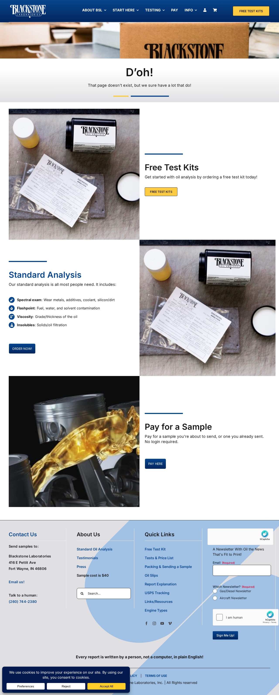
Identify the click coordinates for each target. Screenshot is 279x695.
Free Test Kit (155, 549)
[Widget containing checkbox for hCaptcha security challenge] (246, 617)
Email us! (16, 582)
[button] (173, 610)
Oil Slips (151, 575)
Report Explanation (161, 584)
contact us (23, 534)
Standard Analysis (45, 275)
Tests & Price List (159, 558)
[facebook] (146, 623)
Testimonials (87, 558)
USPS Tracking (157, 593)
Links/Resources (159, 601)
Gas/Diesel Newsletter (235, 591)
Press (81, 566)
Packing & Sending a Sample (168, 566)
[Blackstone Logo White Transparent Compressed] (28, 5)
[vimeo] (170, 623)
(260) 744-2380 (23, 601)
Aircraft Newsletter (233, 598)
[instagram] (154, 623)
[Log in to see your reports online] (206, 10)
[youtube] (162, 623)
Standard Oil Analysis (94, 549)
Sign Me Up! (225, 635)
